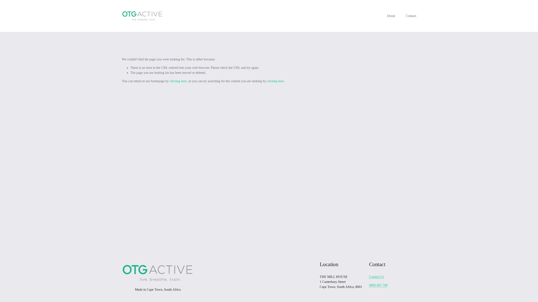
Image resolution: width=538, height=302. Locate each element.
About (391, 16)
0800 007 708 (378, 285)
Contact (411, 16)
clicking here (178, 81)
